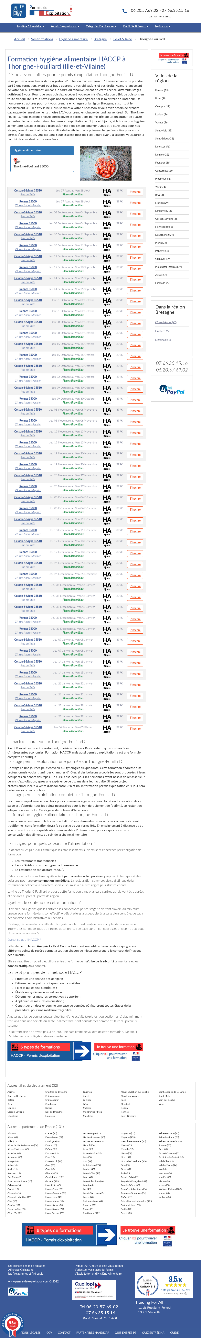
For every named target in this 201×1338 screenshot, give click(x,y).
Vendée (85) (165, 1177)
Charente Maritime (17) (19, 1197)
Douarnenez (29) (164, 235)
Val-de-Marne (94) (168, 1165)
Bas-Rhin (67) (14, 1177)
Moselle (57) (127, 1149)
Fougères (50, 1116)
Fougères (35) (162, 163)
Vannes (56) (161, 122)
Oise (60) (125, 1165)
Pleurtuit (125, 1104)
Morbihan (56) (163, 340)
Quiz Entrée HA (153, 1333)
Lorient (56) (161, 114)
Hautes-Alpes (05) (92, 1133)
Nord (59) (126, 1157)
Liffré (85, 1104)
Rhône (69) (126, 1197)
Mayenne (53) (128, 1133)
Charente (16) (14, 1193)
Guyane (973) (52, 1181)
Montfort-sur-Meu (92, 1112)
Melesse (87, 1108)
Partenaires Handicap (92, 1333)
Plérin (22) (161, 243)
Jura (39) (87, 1161)
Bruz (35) (160, 195)
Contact (64, 1333)
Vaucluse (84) (165, 1173)
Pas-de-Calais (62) (130, 1177)
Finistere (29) (162, 331)
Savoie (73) (126, 1213)
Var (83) (162, 1169)
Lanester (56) (162, 147)
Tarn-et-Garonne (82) (169, 1153)
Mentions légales (27, 1333)
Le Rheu (87, 1100)
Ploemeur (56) (163, 179)
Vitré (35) (160, 187)
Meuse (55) (126, 1145)
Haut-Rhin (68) (53, 1185)
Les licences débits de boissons (26, 1266)
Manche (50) (89, 1205)
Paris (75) (125, 1173)
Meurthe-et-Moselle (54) (133, 1141)
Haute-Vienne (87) (54, 1213)
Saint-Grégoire (128, 1116)
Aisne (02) (12, 1137)
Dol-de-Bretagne (53, 1112)
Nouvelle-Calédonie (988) (134, 1161)
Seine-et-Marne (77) (169, 1133)
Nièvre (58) (126, 1153)
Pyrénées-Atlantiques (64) (134, 1189)
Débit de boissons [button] (134, 26)
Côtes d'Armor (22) (165, 322)
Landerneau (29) (164, 211)
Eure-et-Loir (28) (53, 1161)
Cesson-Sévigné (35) (166, 219)
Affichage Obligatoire (20, 1270)
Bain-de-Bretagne (16, 1096)
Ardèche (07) (14, 1153)
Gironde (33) (51, 1173)
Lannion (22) (162, 155)
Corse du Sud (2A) (16, 1209)
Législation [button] (161, 26)
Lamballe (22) (162, 283)
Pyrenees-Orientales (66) (133, 1193)
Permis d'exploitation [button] (64, 26)
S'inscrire (135, 192)
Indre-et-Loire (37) (92, 1153)
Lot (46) (87, 1189)
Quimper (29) (162, 106)
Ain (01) (11, 1133)
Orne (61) (126, 1169)
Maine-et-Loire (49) (93, 1201)
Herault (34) (89, 1145)
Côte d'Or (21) (14, 1213)
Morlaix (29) (161, 203)
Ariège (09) (12, 1161)
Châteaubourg (52, 1096)
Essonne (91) (51, 1153)
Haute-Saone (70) (54, 1205)
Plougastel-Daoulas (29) (168, 267)
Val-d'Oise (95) (166, 1161)
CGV (49, 1333)
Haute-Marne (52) (54, 1201)
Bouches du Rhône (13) (19, 1181)
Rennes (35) (161, 90)
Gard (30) (50, 1165)
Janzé (86, 1096)
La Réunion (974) (92, 1165)
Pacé (123, 1100)
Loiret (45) (88, 1185)
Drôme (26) (51, 1149)
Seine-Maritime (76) (169, 1137)
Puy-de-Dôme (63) (130, 1185)
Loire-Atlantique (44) (93, 1181)
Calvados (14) (14, 1185)
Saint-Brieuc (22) (164, 139)
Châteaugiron (52, 1100)
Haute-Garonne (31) (55, 1193)
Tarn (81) (163, 1149)
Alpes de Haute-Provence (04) (22, 1145)
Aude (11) (12, 1169)
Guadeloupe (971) (54, 1177)
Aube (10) (12, 1165)
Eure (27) (50, 1157)
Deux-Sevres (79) (54, 1137)
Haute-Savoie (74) (54, 1209)
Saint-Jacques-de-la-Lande (172, 1092)
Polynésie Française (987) (134, 1181)
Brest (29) (160, 98)
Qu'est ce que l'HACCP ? (24, 939)
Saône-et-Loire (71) (131, 1205)
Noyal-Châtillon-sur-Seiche (135, 1092)
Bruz (9, 1104)
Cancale (11, 1108)
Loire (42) (88, 1177)
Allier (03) (12, 1141)
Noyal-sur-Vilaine (130, 1096)
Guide (174, 1333)
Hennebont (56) (164, 227)
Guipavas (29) (162, 259)
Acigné (11, 1092)
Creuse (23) (51, 1133)
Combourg (50, 1104)
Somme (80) (165, 1145)
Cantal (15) (13, 1189)
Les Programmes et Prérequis (25, 1273)
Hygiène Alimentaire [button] (29, 26)
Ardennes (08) (14, 1157)
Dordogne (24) (52, 1141)
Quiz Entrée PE (125, 1333)
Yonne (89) (164, 1193)
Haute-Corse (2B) (54, 1189)
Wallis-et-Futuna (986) (170, 1189)
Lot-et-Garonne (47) (93, 1193)
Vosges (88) (164, 1185)
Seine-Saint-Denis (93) (170, 1141)
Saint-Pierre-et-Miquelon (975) (136, 1201)
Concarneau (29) (164, 171)
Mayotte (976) (128, 1137)
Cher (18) (12, 1201)
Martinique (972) (91, 1213)
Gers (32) (50, 1169)
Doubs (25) (51, 1145)
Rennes (125, 1112)
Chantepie (12, 1116)
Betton (11, 1100)
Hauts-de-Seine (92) (93, 1141)
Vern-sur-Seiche (167, 1100)
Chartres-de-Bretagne (56, 1092)
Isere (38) (87, 1157)
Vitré (161, 1104)
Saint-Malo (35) (163, 130)
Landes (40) (89, 1169)
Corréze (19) (13, 1205)
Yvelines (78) (165, 1197)
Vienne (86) (164, 1181)
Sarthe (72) (126, 1209)
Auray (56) (161, 275)
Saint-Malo (164, 1096)
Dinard (48, 1108)
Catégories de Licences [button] (100, 26)
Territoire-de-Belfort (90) (171, 1157)
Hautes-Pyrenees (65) (94, 1137)
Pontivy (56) (162, 251)
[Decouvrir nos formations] (172, 57)
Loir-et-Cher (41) (91, 1173)
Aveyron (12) (14, 1173)
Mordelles (88, 1116)
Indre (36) (88, 1149)
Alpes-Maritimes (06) (18, 1149)
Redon (124, 1108)
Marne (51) (88, 1209)
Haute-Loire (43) (53, 1197)
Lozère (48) (88, 1197)
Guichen (87, 1092)
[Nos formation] (76, 1051)
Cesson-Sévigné (15, 1112)
